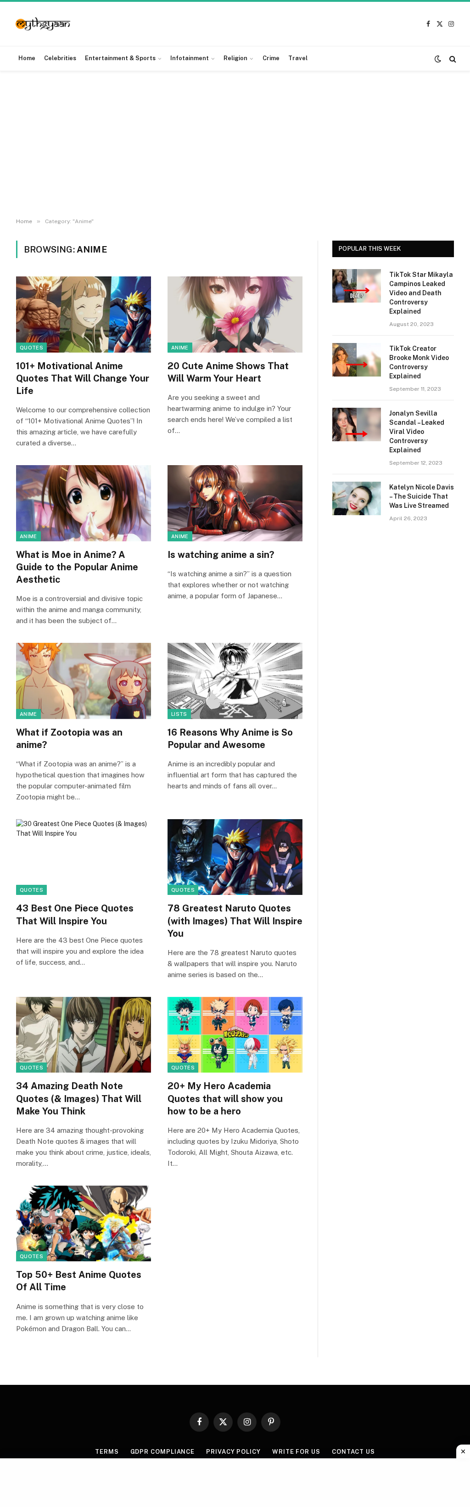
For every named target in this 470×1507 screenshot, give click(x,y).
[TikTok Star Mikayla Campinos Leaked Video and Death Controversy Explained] (356, 286)
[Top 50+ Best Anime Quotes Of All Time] (83, 1223)
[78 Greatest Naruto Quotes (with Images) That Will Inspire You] (235, 857)
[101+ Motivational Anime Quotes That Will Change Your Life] (83, 314)
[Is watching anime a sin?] (235, 503)
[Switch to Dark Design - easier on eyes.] (437, 58)
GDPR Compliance (162, 1451)
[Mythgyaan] (43, 24)
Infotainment (189, 58)
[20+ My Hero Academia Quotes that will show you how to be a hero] (235, 1035)
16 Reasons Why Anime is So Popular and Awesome (230, 738)
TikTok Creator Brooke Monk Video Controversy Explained (419, 362)
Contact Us (353, 1451)
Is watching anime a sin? (221, 554)
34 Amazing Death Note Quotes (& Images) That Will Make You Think (78, 1098)
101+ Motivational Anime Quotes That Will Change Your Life (82, 378)
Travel (298, 58)
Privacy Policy (233, 1451)
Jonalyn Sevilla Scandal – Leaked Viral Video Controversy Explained (416, 432)
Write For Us (296, 1451)
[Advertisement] (235, 144)
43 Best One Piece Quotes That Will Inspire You (75, 914)
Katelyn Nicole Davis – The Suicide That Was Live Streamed (421, 496)
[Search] (452, 58)
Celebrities (60, 58)
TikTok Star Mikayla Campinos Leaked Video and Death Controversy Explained (421, 293)
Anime (180, 347)
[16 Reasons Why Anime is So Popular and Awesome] (235, 681)
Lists (179, 714)
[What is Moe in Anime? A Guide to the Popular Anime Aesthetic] (83, 503)
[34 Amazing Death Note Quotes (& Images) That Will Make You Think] (83, 1035)
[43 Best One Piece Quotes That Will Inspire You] (83, 857)
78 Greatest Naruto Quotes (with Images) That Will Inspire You (235, 921)
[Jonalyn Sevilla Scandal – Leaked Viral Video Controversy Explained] (356, 424)
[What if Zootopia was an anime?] (83, 681)
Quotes (31, 347)
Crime (271, 58)
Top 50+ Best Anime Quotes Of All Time (78, 1281)
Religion (235, 58)
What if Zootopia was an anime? (69, 738)
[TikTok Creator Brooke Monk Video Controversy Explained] (356, 360)
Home (26, 58)
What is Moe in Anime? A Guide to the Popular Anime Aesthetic (77, 567)
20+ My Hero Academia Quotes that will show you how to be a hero (225, 1098)
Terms (107, 1451)
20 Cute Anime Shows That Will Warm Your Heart (228, 372)
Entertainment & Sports (120, 58)
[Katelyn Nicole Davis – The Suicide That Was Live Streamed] (356, 498)
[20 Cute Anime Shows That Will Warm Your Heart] (235, 314)
